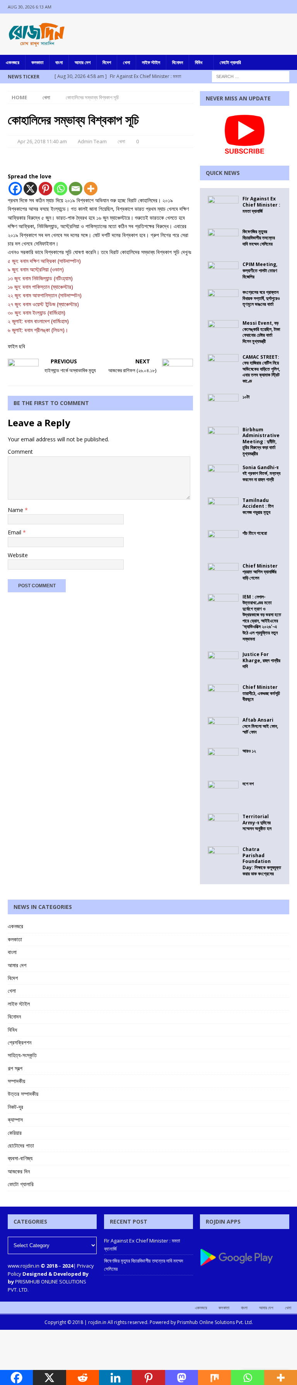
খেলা (126, 62)
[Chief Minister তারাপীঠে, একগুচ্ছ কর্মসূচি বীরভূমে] (223, 695)
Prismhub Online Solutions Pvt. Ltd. (215, 1322)
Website (18, 555)
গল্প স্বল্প (15, 1068)
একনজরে (12, 62)
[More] (90, 188)
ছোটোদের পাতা (21, 1145)
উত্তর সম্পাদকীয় (23, 1093)
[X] (30, 188)
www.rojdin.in (23, 1265)
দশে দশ (248, 783)
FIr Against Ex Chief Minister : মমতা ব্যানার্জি (261, 204)
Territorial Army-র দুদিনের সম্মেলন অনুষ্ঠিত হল (256, 822)
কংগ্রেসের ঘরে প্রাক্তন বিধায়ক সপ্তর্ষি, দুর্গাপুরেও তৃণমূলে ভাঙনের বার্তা (261, 298)
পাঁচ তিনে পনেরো (254, 533)
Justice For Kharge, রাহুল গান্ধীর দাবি (261, 660)
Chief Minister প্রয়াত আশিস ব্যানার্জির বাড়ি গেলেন (260, 572)
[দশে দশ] (223, 792)
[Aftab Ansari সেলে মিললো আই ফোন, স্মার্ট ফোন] (223, 728)
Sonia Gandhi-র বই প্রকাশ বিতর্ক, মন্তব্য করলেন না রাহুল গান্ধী (261, 473)
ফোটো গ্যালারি (230, 62)
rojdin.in (97, 1322)
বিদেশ (106, 62)
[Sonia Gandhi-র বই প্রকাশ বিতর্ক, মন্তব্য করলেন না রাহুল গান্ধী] (223, 476)
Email (15, 532)
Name (16, 510)
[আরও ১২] (223, 759)
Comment (20, 451)
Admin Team (92, 141)
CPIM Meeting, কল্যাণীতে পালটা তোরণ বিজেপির (259, 270)
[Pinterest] (45, 188)
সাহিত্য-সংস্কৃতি (22, 1055)
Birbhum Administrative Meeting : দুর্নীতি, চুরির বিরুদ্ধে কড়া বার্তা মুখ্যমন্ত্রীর (261, 441)
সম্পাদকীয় (16, 1081)
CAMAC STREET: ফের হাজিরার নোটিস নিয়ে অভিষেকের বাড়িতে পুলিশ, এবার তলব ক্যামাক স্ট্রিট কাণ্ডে (261, 369)
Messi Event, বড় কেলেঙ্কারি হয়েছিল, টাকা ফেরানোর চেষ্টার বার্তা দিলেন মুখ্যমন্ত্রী (261, 332)
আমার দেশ (82, 62)
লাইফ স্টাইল (151, 62)
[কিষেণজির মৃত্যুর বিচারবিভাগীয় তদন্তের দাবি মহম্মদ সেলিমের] (223, 240)
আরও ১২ (249, 751)
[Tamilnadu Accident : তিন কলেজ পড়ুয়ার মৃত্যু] (223, 508)
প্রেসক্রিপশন (19, 1042)
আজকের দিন (19, 1171)
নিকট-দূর (15, 1106)
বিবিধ (198, 62)
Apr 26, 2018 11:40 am (42, 141)
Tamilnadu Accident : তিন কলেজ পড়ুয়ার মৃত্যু (257, 506)
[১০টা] (223, 405)
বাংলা (59, 62)
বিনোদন (177, 62)
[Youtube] (290, 7)
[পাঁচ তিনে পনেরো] (223, 541)
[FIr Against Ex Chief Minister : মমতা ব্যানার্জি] (223, 207)
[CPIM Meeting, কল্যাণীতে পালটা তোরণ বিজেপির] (223, 269)
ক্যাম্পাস (15, 1119)
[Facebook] (260, 7)
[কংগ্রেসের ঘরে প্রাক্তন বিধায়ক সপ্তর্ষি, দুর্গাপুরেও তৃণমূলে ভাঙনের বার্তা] (223, 300)
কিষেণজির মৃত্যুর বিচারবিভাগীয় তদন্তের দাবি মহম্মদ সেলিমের (258, 237)
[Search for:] (250, 76)
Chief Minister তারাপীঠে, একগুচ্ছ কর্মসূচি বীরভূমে (261, 693)
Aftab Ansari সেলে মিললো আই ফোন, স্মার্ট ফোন (260, 726)
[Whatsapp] (60, 188)
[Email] (75, 188)
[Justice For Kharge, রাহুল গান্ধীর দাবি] (223, 663)
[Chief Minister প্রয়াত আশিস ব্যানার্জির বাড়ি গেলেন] (223, 574)
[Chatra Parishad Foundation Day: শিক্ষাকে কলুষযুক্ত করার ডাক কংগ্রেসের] (223, 858)
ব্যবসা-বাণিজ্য (20, 1158)
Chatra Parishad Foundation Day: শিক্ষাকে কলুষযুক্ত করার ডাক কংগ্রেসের (261, 861)
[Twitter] (275, 7)
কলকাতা (37, 62)
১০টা (245, 396)
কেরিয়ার (15, 1132)
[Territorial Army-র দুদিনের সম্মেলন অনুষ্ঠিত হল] (223, 825)
